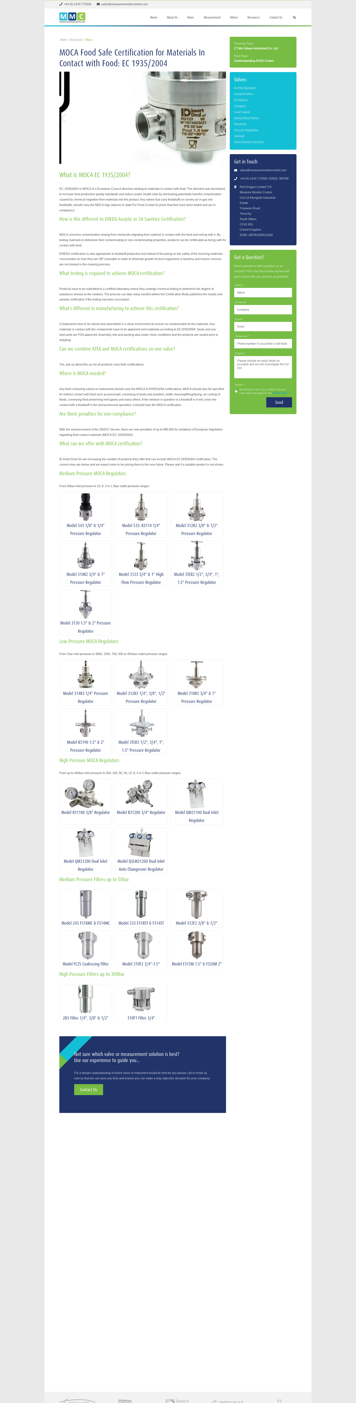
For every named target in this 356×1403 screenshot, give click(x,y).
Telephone (241, 336)
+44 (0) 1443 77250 (253, 178)
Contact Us (276, 17)
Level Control (242, 112)
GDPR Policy (279, 392)
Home (153, 17)
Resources (254, 17)
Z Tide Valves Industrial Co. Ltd (256, 48)
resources (76, 40)
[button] (63, 118)
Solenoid (239, 136)
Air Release (241, 100)
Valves (234, 17)
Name (239, 285)
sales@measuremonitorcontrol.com (263, 170)
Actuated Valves (243, 94)
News (190, 17)
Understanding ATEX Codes (254, 60)
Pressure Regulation (246, 130)
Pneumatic (240, 124)
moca (89, 40)
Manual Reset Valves (246, 118)
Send (279, 402)
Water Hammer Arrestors (249, 142)
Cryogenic (240, 106)
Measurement (212, 17)
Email (238, 319)
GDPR (239, 384)
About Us (172, 17)
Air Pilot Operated (245, 88)
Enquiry (240, 353)
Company (240, 302)
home (63, 40)
